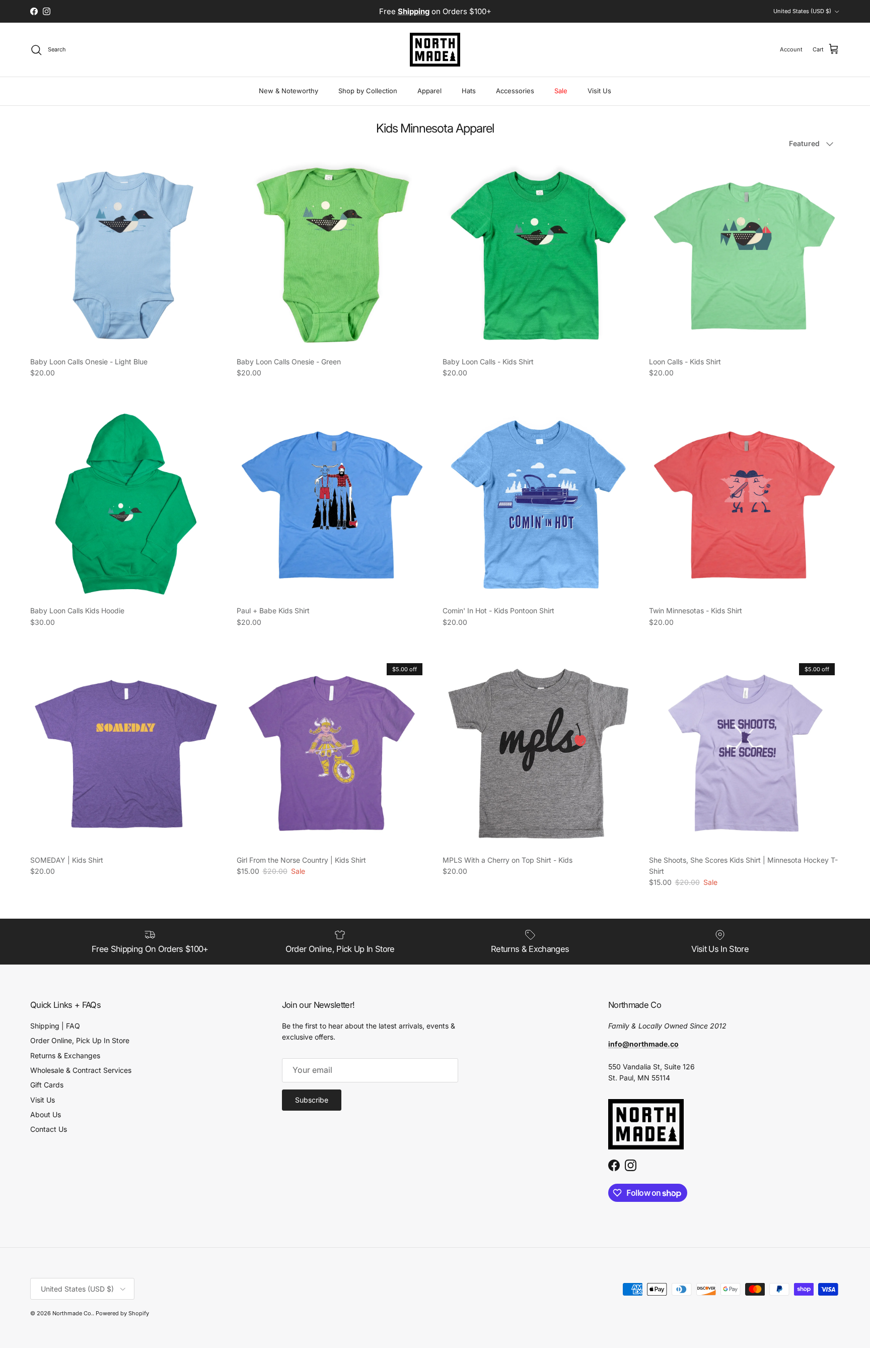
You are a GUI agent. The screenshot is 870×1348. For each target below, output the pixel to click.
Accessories (515, 91)
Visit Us (599, 91)
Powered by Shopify (122, 1313)
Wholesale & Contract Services (80, 1070)
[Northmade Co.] (435, 50)
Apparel (429, 91)
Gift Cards (46, 1084)
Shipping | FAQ (55, 1025)
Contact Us (48, 1129)
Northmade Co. (72, 1313)
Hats (469, 91)
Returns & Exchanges (65, 1055)
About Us (45, 1114)
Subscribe (311, 1100)
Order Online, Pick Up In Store (79, 1040)
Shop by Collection (367, 91)
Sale (560, 91)
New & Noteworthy (288, 91)
